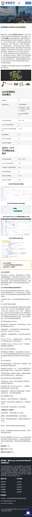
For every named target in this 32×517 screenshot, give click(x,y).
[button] (19, 3)
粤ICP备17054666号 (6, 510)
